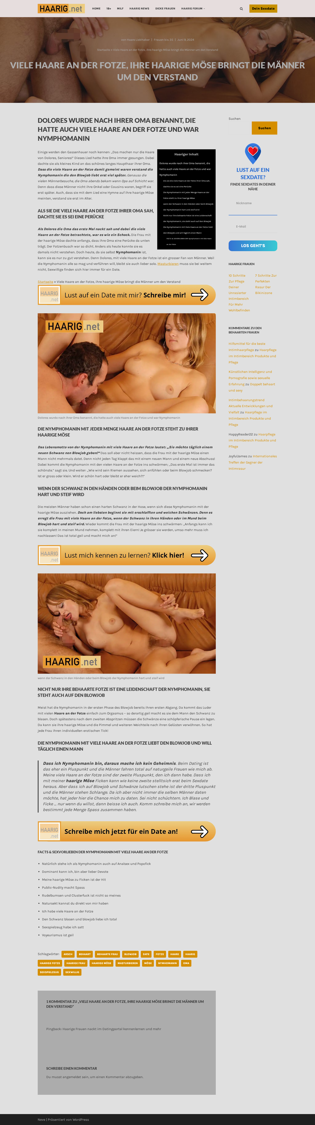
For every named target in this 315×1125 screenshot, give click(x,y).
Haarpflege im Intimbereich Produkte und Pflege (252, 356)
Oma (186, 963)
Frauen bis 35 (163, 40)
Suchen (235, 119)
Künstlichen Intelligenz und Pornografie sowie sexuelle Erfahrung (250, 378)
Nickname (244, 203)
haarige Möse (101, 963)
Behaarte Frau (107, 954)
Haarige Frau (75, 963)
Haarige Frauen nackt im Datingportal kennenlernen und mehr (112, 1029)
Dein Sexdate (263, 8)
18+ (108, 8)
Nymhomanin (167, 963)
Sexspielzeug (49, 972)
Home (96, 8)
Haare (174, 954)
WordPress (81, 1120)
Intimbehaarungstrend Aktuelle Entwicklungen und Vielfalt (251, 406)
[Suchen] (241, 8)
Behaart (85, 954)
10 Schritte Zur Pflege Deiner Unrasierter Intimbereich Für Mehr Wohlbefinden (239, 292)
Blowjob (130, 954)
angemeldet (72, 1077)
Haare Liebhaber (138, 40)
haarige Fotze (50, 963)
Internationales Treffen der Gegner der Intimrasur (253, 462)
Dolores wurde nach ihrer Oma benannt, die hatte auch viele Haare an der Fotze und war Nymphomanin (185, 169)
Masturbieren (168, 264)
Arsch (68, 954)
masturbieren (128, 963)
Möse (148, 963)
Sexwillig (72, 972)
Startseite (103, 50)
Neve (41, 1120)
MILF (120, 8)
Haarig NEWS (139, 8)
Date (146, 954)
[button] (204, 8)
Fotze (160, 954)
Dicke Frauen (165, 8)
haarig (190, 954)
